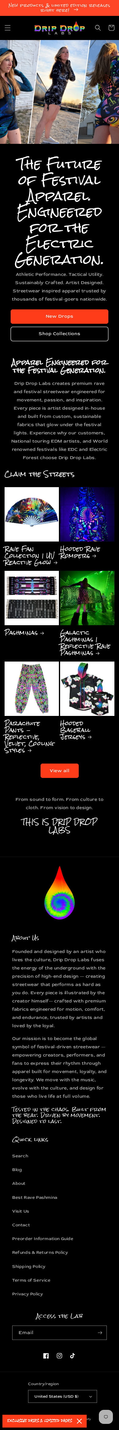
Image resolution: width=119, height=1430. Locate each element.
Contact (21, 1225)
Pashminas (21, 632)
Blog (17, 1169)
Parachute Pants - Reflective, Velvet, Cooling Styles (29, 736)
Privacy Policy (27, 1294)
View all (60, 771)
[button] (7, 28)
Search (20, 1155)
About (19, 1183)
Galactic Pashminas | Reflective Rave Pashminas (85, 642)
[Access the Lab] (99, 1333)
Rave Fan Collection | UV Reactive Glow (30, 555)
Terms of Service (31, 1280)
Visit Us (20, 1211)
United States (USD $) (56, 1396)
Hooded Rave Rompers (80, 552)
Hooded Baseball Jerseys (75, 730)
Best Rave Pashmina (34, 1197)
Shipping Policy (29, 1266)
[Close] (79, 1421)
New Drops (60, 316)
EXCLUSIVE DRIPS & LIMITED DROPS (39, 1421)
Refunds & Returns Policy (40, 1252)
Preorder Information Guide (43, 1238)
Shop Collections (60, 334)
